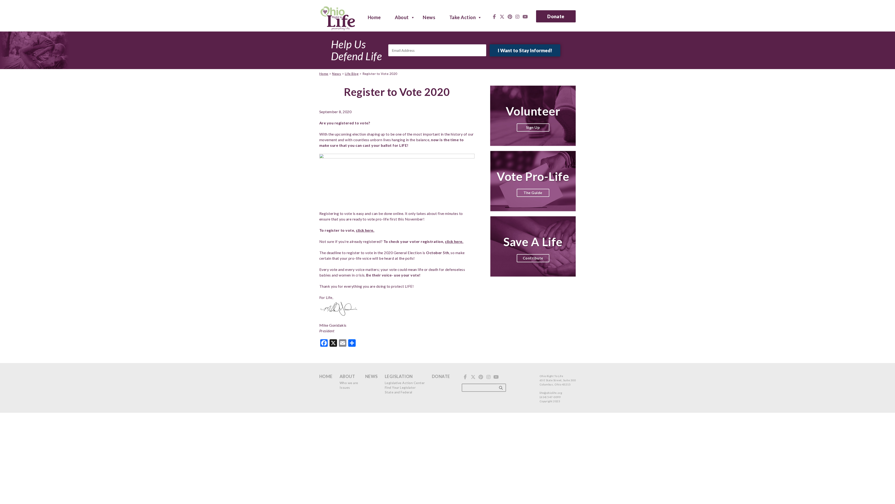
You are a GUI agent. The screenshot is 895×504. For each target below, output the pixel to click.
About (402, 17)
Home (374, 17)
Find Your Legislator (400, 387)
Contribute (533, 258)
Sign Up (533, 127)
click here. (365, 230)
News (429, 17)
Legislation (399, 376)
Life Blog (351, 74)
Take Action (462, 17)
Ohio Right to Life (337, 17)
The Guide (532, 192)
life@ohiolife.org (551, 393)
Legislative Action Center (405, 383)
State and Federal (398, 392)
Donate (556, 16)
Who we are (349, 383)
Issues (345, 387)
